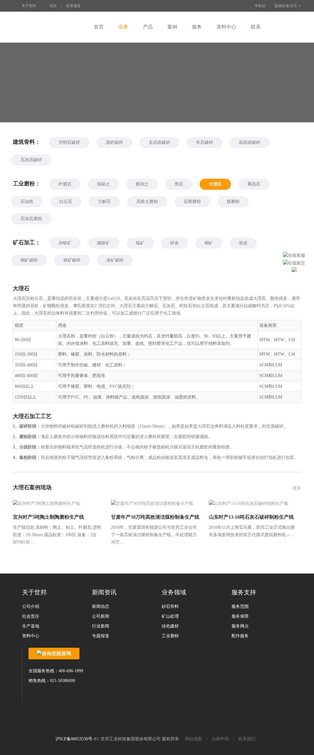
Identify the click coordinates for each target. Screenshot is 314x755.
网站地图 (193, 739)
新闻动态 (100, 606)
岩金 (243, 243)
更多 (297, 488)
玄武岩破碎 (159, 142)
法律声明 (220, 739)
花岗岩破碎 (249, 142)
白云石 (65, 201)
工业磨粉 (170, 636)
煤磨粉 (233, 201)
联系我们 (246, 739)
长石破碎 (204, 142)
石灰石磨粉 (31, 218)
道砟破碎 (114, 142)
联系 (256, 26)
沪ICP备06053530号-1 (76, 739)
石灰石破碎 (31, 160)
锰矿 (140, 243)
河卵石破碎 (69, 142)
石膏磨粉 (192, 201)
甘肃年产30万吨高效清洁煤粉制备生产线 (155, 517)
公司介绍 (30, 606)
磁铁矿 (103, 243)
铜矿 (209, 243)
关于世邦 (28, 6)
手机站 (260, 6)
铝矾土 (103, 184)
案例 (172, 26)
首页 (99, 26)
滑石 (178, 184)
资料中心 (226, 26)
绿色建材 (170, 626)
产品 (148, 26)
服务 (197, 26)
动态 (53, 6)
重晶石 (253, 184)
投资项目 (73, 6)
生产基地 (30, 626)
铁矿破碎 (72, 260)
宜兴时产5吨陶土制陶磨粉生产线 (48, 517)
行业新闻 (100, 626)
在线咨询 (61, 653)
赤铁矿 (65, 243)
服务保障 (240, 616)
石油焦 (27, 201)
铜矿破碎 (29, 260)
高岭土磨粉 (147, 201)
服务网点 (240, 626)
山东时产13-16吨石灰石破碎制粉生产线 (251, 517)
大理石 (215, 184)
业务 (123, 26)
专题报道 (100, 636)
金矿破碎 (115, 260)
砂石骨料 (170, 606)
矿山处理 (170, 616)
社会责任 (30, 616)
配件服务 (240, 636)
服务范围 (240, 606)
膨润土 (142, 184)
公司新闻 (100, 616)
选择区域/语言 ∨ (287, 6)
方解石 (104, 201)
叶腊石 (65, 184)
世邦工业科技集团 (49, 27)
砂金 (174, 243)
